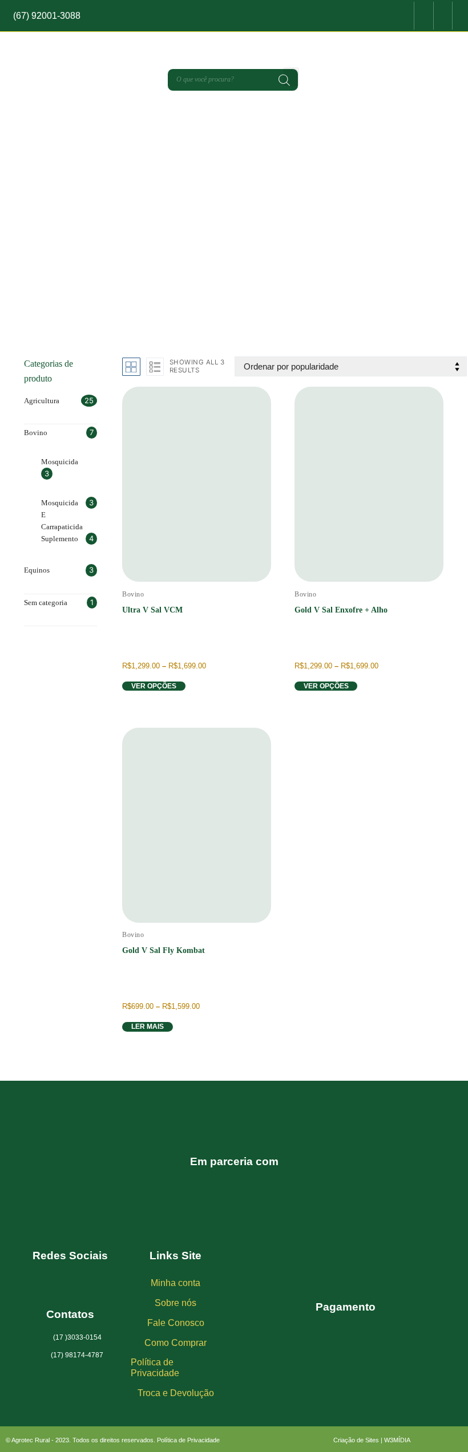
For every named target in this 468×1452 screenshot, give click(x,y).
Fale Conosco (175, 1323)
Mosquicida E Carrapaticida (62, 514)
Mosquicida (59, 461)
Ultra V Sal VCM (152, 610)
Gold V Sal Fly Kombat (163, 950)
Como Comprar (175, 1343)
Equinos (37, 570)
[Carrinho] (382, 17)
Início (172, 256)
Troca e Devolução (176, 1393)
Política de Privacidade (155, 1367)
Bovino (219, 256)
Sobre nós (175, 1303)
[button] (291, 76)
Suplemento (59, 538)
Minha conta (175, 1283)
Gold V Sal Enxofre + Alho (341, 610)
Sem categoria (45, 602)
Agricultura (41, 400)
